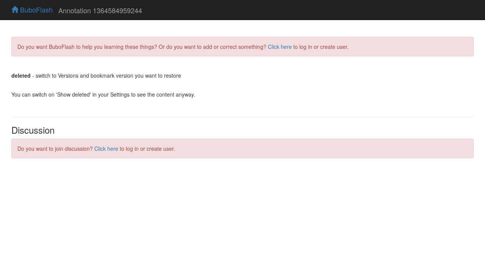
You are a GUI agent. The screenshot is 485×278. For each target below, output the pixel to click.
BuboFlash (35, 9)
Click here (280, 46)
